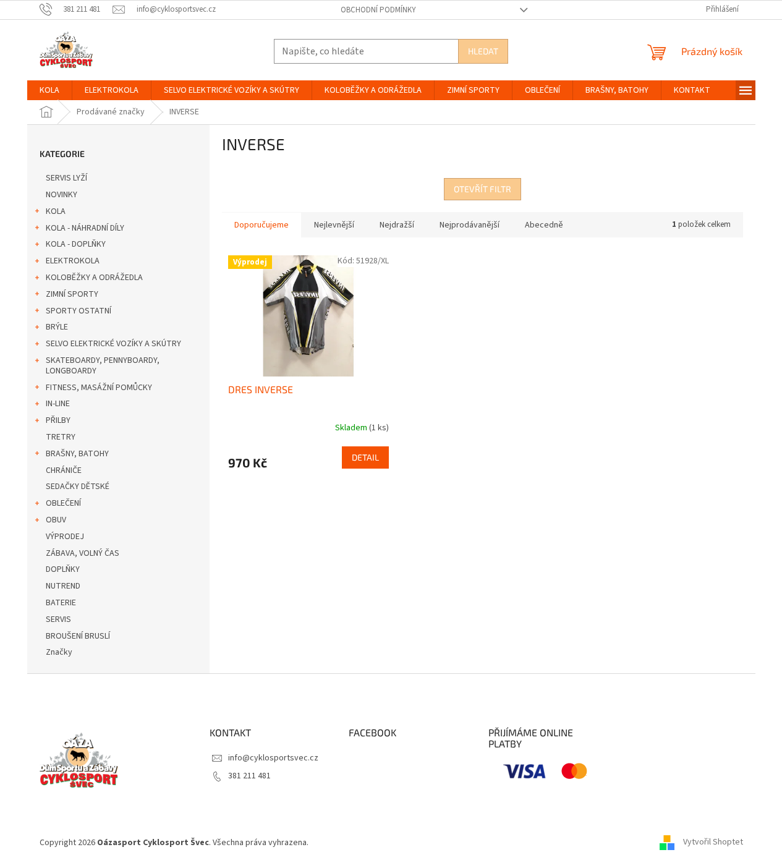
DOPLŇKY (63, 569)
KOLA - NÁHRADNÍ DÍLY (85, 228)
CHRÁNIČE (64, 470)
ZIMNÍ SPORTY (72, 294)
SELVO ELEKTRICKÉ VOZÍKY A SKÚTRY (113, 344)
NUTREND (63, 586)
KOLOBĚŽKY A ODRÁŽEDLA (94, 277)
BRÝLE (57, 327)
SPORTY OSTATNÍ (78, 311)
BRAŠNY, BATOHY (77, 454)
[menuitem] (49, 90)
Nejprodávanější (469, 225)
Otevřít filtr (482, 189)
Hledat (483, 51)
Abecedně (544, 225)
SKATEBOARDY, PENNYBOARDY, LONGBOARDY (102, 365)
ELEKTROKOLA (73, 261)
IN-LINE (58, 404)
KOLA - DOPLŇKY (76, 244)
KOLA (56, 211)
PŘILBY (58, 420)
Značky (59, 652)
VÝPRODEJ (65, 536)
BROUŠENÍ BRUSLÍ (78, 636)
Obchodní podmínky (378, 9)
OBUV (56, 520)
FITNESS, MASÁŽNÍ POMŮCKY (99, 387)
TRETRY (60, 437)
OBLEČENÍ (63, 503)
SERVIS (58, 619)
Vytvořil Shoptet (713, 842)
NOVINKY (61, 195)
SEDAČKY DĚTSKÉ (77, 486)
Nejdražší (397, 225)
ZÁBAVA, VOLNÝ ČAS (82, 553)
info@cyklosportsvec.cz (273, 758)
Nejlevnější (334, 225)
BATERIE (61, 603)
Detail (365, 457)
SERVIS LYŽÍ (66, 178)
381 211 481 (249, 776)
